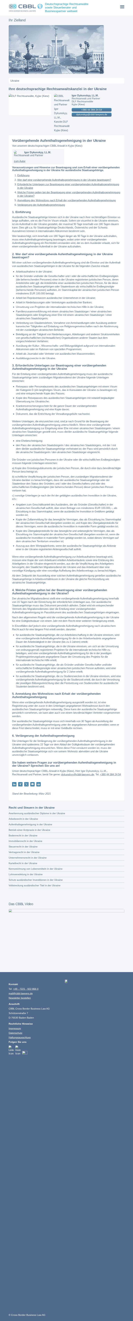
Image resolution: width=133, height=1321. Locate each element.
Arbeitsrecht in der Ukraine (23, 818)
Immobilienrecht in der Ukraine (25, 841)
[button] (14, 784)
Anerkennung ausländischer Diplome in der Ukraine (37, 813)
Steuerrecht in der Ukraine (23, 846)
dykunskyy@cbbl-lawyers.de (91, 114)
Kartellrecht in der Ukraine (23, 863)
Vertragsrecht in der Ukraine (24, 852)
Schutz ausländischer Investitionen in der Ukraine (36, 879)
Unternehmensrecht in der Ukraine (28, 857)
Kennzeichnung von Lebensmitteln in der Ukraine (36, 868)
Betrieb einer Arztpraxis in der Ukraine (29, 830)
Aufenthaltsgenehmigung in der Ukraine (30, 824)
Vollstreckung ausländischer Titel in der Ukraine (34, 885)
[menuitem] (122, 6)
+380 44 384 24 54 (91, 109)
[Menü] (122, 6)
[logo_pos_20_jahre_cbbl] (26, 8)
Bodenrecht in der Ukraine (23, 835)
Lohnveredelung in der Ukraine (26, 874)
